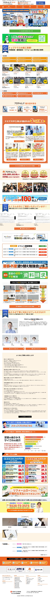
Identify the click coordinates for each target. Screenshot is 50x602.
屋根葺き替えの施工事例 (18, 580)
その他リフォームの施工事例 (18, 581)
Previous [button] (15, 217)
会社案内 (37, 7)
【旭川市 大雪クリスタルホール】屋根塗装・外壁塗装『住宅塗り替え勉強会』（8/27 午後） (25, 249)
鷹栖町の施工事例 (17, 583)
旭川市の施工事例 (17, 582)
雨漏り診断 (28, 583)
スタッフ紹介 (40, 578)
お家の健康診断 (28, 581)
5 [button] (26, 27)
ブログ (44, 7)
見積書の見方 (28, 582)
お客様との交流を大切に (30, 579)
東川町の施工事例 (17, 586)
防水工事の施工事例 (17, 579)
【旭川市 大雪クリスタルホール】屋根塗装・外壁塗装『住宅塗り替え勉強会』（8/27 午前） (25, 252)
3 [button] (24, 27)
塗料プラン (28, 577)
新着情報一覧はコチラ (44, 554)
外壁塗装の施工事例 (17, 577)
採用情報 (39, 579)
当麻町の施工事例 (17, 585)
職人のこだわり (28, 580)
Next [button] (35, 217)
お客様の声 (23, 7)
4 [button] (25, 27)
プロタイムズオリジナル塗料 (30, 578)
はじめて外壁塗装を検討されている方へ (7, 577)
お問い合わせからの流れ (41, 580)
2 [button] (23, 27)
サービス (30, 7)
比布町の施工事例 (17, 584)
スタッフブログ (40, 585)
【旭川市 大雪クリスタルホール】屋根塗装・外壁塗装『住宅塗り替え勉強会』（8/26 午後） (25, 255)
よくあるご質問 (40, 581)
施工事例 (16, 7)
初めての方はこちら (9, 7)
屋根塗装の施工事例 (17, 578)
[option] (25, 18)
